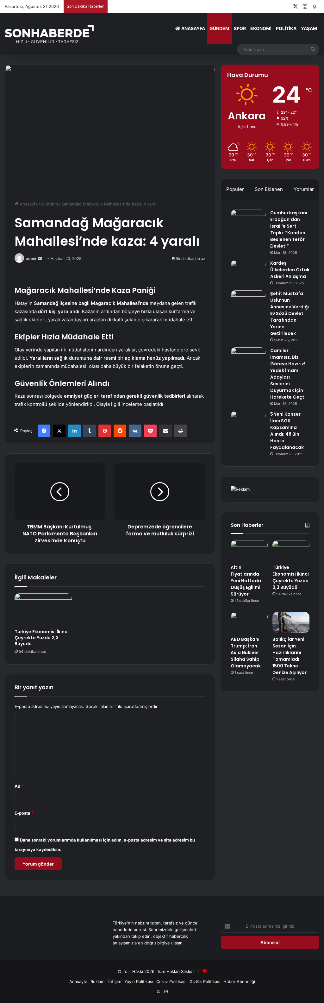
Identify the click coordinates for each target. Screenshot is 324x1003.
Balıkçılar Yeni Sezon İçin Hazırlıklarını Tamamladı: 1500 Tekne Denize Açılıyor (289, 656)
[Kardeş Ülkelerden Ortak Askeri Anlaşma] (248, 272)
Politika (286, 28)
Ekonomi (260, 28)
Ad (19, 786)
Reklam (97, 981)
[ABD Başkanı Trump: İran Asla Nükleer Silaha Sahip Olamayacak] (249, 622)
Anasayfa (192, 28)
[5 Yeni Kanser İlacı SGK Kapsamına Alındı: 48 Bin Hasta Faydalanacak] (248, 423)
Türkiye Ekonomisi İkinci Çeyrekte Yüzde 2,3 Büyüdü (42, 637)
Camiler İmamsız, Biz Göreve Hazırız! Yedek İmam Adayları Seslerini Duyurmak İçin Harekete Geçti (288, 373)
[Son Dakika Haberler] (49, 34)
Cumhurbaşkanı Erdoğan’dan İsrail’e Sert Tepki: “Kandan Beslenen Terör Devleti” (288, 229)
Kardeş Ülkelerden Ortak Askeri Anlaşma (289, 270)
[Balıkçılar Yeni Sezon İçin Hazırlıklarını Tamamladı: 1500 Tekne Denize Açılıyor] (290, 622)
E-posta (24, 813)
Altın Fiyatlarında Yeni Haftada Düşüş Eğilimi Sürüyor (246, 580)
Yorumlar (304, 189)
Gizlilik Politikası (205, 981)
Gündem (219, 28)
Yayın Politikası (138, 981)
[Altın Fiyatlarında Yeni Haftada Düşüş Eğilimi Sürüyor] (249, 550)
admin (31, 258)
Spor (240, 28)
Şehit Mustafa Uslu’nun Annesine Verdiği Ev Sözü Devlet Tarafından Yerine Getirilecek (289, 313)
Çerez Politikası (171, 981)
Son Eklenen (269, 189)
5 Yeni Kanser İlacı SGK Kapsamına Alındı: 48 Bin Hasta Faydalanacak (287, 431)
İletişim (114, 981)
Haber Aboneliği (239, 981)
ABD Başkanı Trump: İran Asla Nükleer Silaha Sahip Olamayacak (246, 652)
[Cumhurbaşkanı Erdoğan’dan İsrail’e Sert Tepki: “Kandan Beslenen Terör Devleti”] (248, 221)
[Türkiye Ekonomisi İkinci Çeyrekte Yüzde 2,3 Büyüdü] (43, 609)
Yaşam (309, 28)
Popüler (235, 189)
